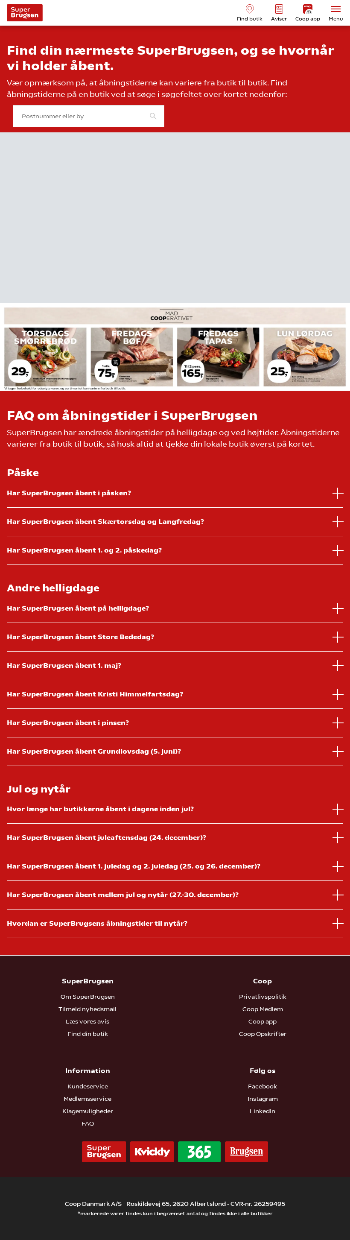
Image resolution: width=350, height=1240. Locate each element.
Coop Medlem (262, 1009)
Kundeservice (87, 1086)
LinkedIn (262, 1111)
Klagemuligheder (87, 1111)
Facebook (262, 1086)
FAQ (88, 1123)
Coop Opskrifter (262, 1033)
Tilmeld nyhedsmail (87, 1009)
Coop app (262, 1021)
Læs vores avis (87, 1021)
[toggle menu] (336, 9)
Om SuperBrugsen (88, 996)
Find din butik (87, 1033)
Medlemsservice (87, 1098)
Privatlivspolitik (262, 996)
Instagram (263, 1098)
